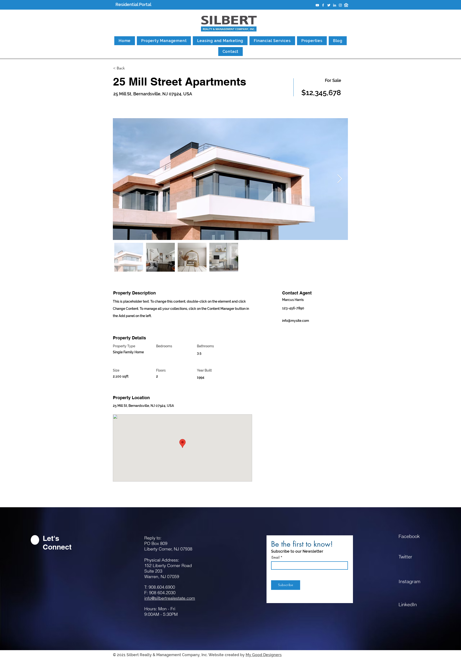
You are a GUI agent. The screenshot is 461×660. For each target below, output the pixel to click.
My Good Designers (264, 655)
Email (275, 557)
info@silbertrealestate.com (169, 598)
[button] (130, 68)
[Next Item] (339, 179)
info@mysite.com (295, 321)
